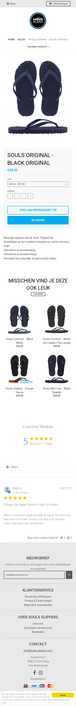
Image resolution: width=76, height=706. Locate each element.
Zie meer (38, 294)
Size (9, 179)
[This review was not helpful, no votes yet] (68, 538)
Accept (63, 695)
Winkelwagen (60, 3)
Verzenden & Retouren (38, 596)
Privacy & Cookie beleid (38, 600)
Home (11, 39)
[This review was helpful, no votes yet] (61, 538)
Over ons (38, 623)
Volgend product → (38, 47)
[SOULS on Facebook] (34, 672)
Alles (21, 39)
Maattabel (38, 631)
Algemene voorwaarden (38, 604)
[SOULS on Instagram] (41, 672)
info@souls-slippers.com (38, 650)
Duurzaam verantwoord (38, 627)
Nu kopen (38, 220)
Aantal (11, 191)
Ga (69, 575)
